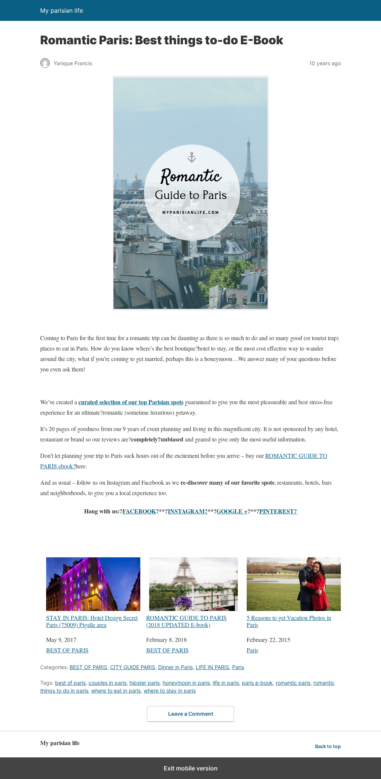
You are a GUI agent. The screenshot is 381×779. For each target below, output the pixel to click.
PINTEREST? (278, 511)
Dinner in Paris (175, 667)
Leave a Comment (190, 713)
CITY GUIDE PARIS (132, 667)
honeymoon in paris (186, 683)
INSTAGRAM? (188, 511)
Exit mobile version (191, 768)
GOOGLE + (232, 511)
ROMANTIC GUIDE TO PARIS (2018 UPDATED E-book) (186, 621)
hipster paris (144, 683)
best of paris (70, 683)
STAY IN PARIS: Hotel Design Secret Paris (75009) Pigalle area (92, 621)
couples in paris (108, 683)
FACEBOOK (139, 511)
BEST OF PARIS (67, 650)
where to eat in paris (116, 690)
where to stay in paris (170, 690)
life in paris (226, 683)
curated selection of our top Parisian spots (131, 402)
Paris (252, 650)
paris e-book (257, 683)
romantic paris (293, 683)
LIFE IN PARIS (212, 667)
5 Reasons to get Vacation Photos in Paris (289, 621)
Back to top (328, 746)
